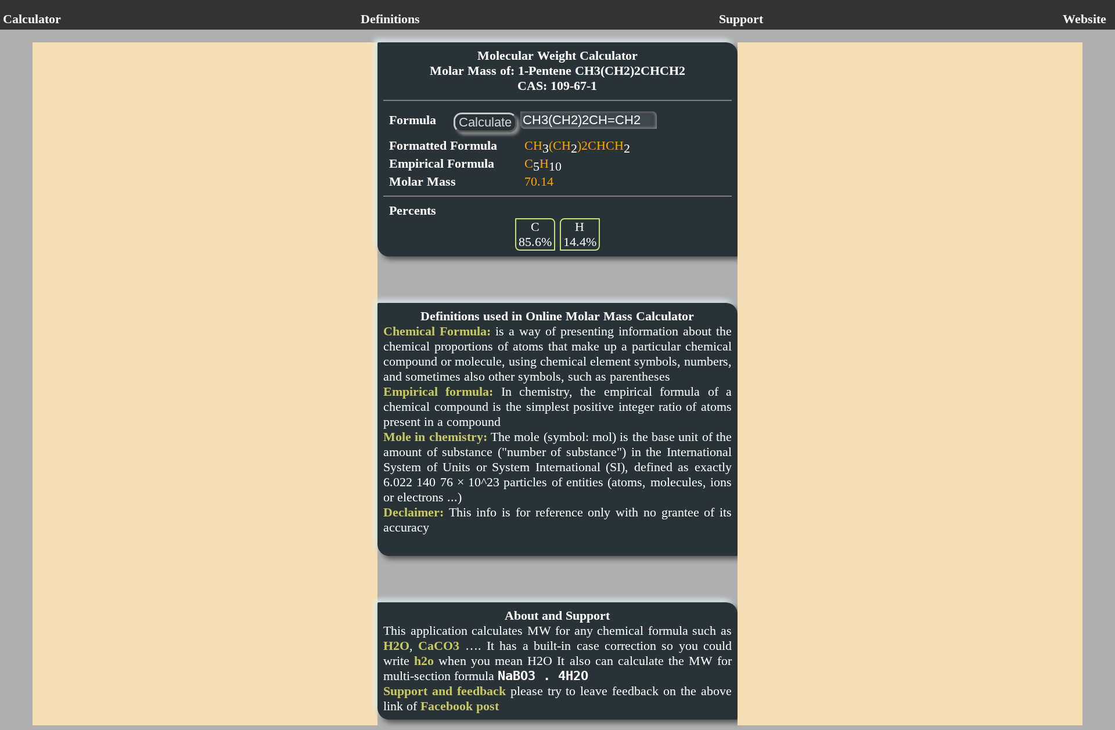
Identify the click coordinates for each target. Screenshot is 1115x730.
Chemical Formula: (437, 331)
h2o (424, 660)
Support (741, 19)
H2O (396, 645)
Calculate (485, 122)
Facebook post (459, 706)
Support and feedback (444, 691)
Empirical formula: (438, 391)
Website (1084, 19)
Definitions (390, 19)
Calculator (32, 19)
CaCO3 (438, 645)
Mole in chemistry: (435, 436)
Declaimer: (413, 512)
